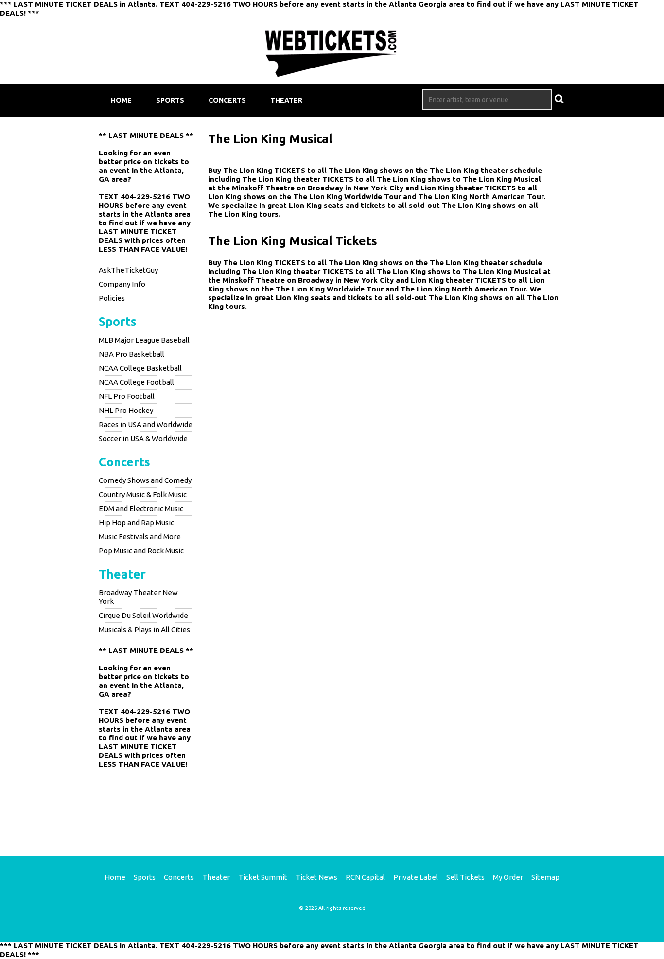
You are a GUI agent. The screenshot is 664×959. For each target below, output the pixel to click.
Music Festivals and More (140, 536)
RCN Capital (365, 877)
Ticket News (316, 877)
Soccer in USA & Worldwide (143, 438)
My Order (508, 877)
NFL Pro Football (127, 396)
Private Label (415, 877)
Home (121, 100)
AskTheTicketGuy (128, 270)
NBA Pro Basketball (131, 354)
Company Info (122, 284)
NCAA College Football (136, 382)
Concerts (227, 100)
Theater (286, 100)
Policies (112, 298)
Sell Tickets (465, 877)
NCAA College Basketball (140, 368)
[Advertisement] (332, 805)
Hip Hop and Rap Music (136, 522)
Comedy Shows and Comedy (145, 480)
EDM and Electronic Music (141, 508)
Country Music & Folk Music (143, 494)
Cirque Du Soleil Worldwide (143, 615)
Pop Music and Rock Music (141, 551)
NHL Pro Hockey (126, 410)
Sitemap (545, 877)
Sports (170, 100)
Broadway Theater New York (138, 596)
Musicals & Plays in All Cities (144, 629)
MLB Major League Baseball (144, 340)
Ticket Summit (262, 877)
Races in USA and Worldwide (145, 424)
